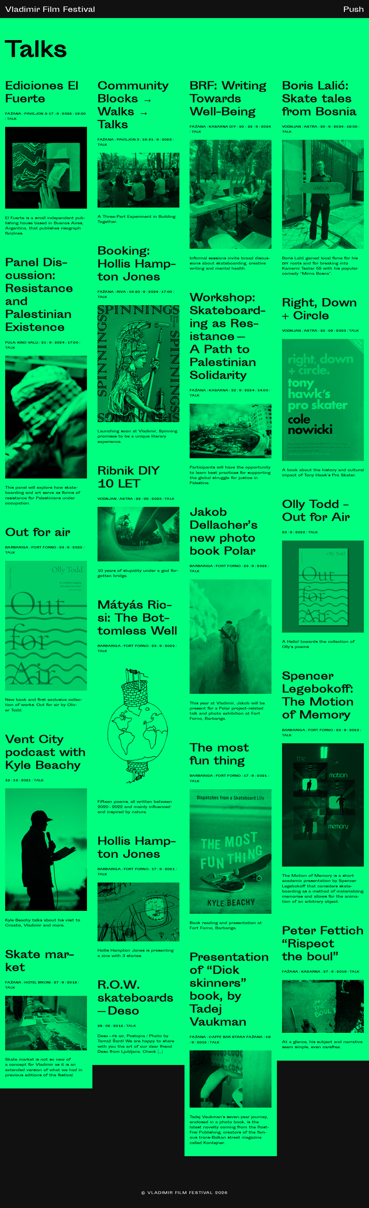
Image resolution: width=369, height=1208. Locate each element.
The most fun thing (219, 755)
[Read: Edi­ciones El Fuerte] (46, 208)
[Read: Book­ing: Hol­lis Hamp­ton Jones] (138, 421)
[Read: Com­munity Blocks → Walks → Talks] (138, 207)
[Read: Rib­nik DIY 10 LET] (138, 561)
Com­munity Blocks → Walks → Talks (133, 106)
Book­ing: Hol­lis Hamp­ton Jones (137, 265)
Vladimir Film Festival (50, 10)
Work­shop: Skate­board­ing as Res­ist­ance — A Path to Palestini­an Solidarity (228, 337)
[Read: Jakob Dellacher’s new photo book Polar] (230, 693)
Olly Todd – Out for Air (316, 512)
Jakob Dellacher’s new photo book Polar (224, 533)
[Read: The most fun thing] (230, 913)
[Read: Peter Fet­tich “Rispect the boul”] (323, 1032)
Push (353, 10)
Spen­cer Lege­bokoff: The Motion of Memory (318, 697)
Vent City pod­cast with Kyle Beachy (45, 753)
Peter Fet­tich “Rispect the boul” (323, 944)
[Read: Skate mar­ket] (46, 1050)
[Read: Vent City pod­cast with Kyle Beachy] (46, 910)
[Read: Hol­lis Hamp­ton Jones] (138, 941)
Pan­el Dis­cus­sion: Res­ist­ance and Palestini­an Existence (39, 296)
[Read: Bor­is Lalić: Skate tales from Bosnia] (323, 248)
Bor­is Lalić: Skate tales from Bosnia (319, 99)
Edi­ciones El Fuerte (41, 93)
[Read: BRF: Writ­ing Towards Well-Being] (230, 248)
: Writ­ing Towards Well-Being (228, 99)
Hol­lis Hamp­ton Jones (137, 849)
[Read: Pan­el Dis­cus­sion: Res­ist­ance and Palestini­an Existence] (46, 478)
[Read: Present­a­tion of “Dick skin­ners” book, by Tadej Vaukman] (230, 1107)
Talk (12, 119)
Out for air (37, 533)
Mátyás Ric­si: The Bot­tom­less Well (137, 619)
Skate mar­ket (39, 962)
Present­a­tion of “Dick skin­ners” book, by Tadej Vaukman (229, 991)
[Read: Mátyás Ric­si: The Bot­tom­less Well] (138, 792)
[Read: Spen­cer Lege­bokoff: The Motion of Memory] (323, 866)
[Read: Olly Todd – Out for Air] (323, 632)
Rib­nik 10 (129, 478)
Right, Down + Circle (319, 310)
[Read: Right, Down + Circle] (323, 460)
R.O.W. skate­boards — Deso (137, 999)
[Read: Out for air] (46, 690)
